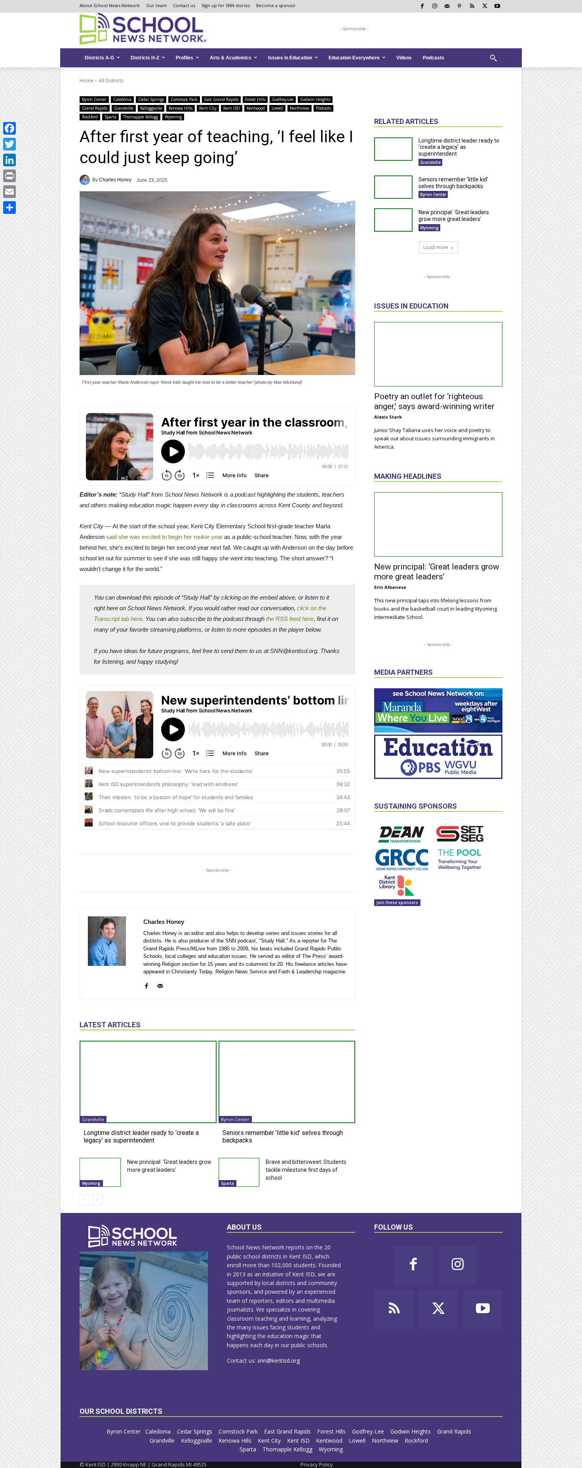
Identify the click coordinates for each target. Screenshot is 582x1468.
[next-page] (97, 1200)
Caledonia (122, 99)
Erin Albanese (390, 587)
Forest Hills (255, 99)
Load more (435, 247)
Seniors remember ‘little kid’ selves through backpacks (453, 182)
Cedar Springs (151, 99)
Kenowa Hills (180, 108)
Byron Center (94, 99)
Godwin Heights (315, 99)
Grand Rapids (94, 108)
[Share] (9, 207)
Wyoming (173, 117)
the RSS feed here (290, 618)
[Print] (9, 176)
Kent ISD (231, 108)
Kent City (208, 108)
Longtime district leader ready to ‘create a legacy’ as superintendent (141, 1136)
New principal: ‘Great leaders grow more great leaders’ (453, 215)
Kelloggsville (151, 108)
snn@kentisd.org (278, 1360)
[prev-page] (84, 1200)
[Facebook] (9, 128)
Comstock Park (184, 99)
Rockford (90, 117)
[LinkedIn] (9, 160)
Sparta (110, 117)
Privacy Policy (317, 1464)
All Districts (111, 80)
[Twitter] (9, 144)
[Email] (9, 192)
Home (86, 80)
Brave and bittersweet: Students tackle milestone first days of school (306, 1170)
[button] (493, 57)
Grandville (123, 108)
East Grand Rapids (221, 99)
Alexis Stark (388, 417)
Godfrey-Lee (282, 99)
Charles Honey (115, 179)
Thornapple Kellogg (140, 117)
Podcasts (323, 108)
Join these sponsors (397, 902)
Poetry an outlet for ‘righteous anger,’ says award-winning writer (434, 401)
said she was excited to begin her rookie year (164, 536)
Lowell (277, 108)
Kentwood (256, 108)
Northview (299, 108)
